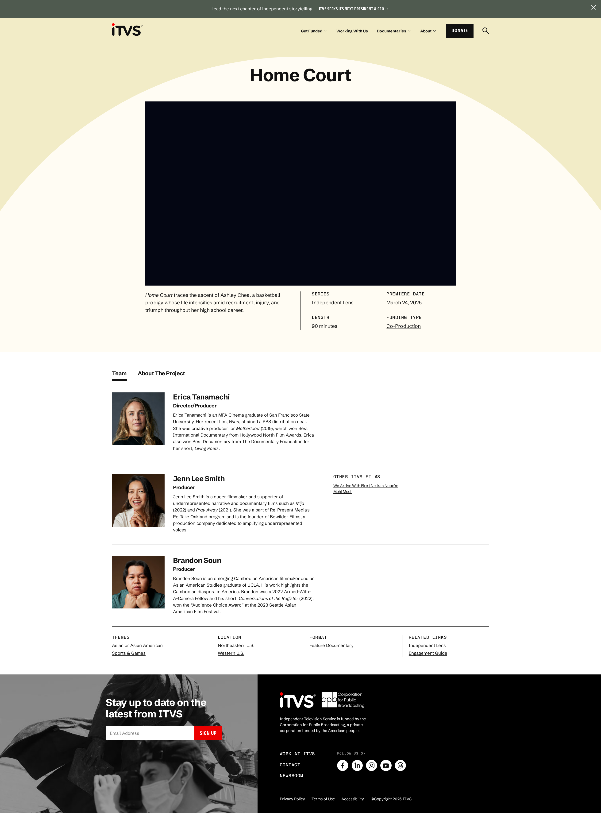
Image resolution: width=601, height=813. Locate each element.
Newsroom (291, 775)
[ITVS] (127, 29)
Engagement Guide (428, 653)
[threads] (400, 765)
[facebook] (342, 765)
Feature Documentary (331, 645)
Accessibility (352, 799)
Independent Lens (333, 302)
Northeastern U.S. (236, 645)
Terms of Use (323, 799)
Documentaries (391, 31)
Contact (290, 764)
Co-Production (403, 326)
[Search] (485, 31)
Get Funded (311, 31)
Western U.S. (231, 653)
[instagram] (371, 765)
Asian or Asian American (137, 645)
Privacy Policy (292, 799)
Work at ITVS (297, 753)
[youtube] (385, 765)
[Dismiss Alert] (593, 7)
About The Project (161, 373)
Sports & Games (129, 653)
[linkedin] (357, 765)
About (425, 31)
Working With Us (352, 31)
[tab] (119, 376)
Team (119, 373)
